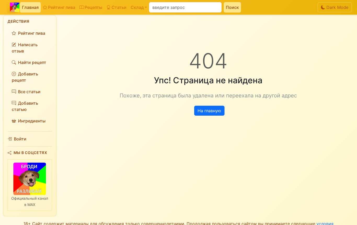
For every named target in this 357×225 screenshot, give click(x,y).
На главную (209, 110)
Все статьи (29, 91)
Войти (20, 138)
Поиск (232, 7)
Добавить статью (25, 106)
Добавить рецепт (25, 77)
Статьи (119, 7)
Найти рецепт (32, 62)
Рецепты (93, 7)
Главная (30, 7)
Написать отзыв (25, 48)
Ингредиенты (31, 120)
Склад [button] (137, 7)
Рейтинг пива (61, 7)
